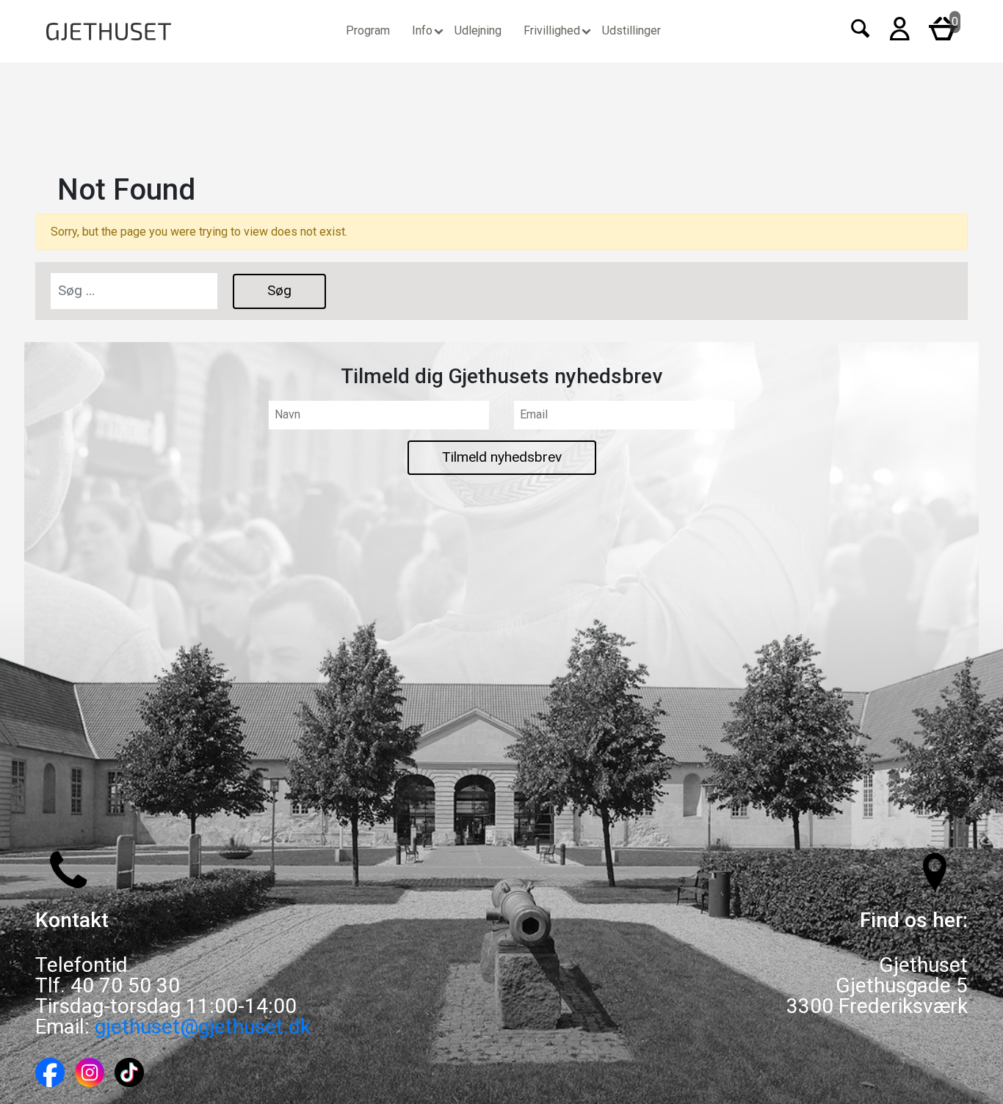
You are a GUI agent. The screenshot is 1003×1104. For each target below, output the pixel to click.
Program (368, 30)
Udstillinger (631, 30)
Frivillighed (552, 30)
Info (422, 30)
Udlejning (478, 30)
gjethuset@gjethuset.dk (203, 1026)
